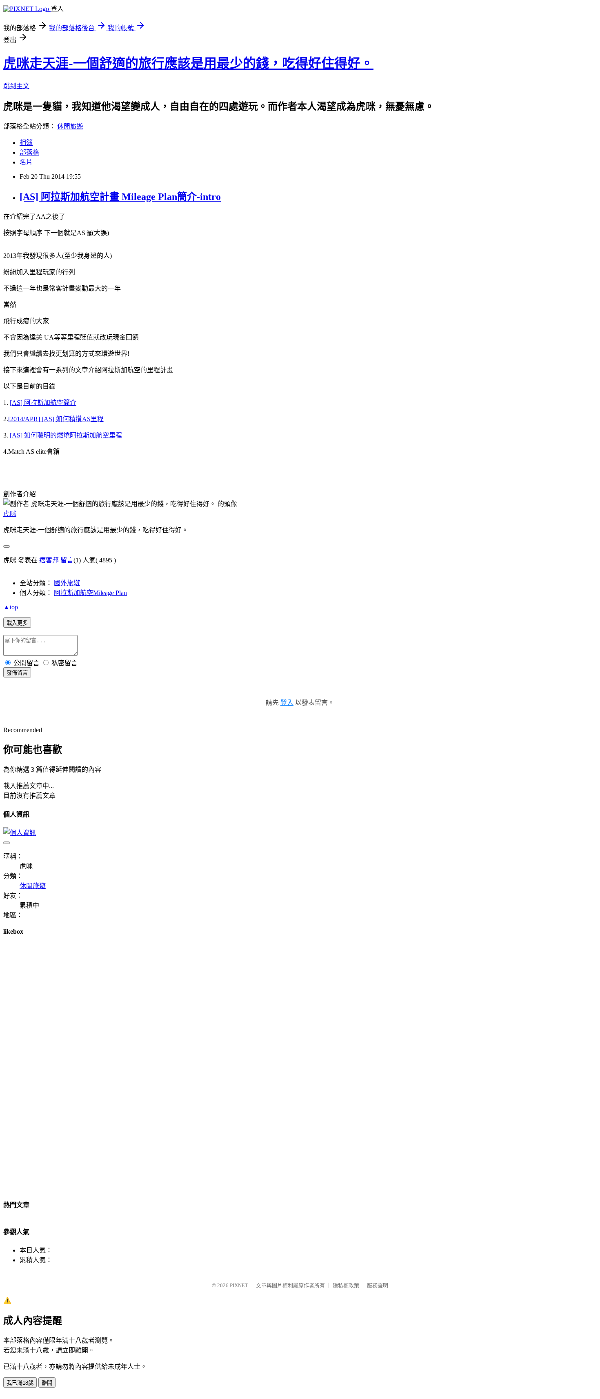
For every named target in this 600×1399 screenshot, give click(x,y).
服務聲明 (377, 1285)
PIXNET (239, 1285)
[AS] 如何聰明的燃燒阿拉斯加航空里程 (66, 435)
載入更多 (17, 623)
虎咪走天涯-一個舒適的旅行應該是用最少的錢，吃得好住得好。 (188, 63)
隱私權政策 (346, 1285)
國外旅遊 (67, 583)
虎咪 (9, 513)
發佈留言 (17, 673)
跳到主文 (16, 85)
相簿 (26, 142)
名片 (26, 162)
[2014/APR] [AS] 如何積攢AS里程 (56, 418)
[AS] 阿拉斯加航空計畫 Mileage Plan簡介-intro (120, 196)
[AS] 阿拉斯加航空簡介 (43, 402)
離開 (47, 1383)
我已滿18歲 (20, 1383)
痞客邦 (49, 560)
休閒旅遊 (70, 126)
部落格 (29, 152)
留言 (66, 560)
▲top (10, 607)
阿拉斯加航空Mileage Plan (90, 592)
